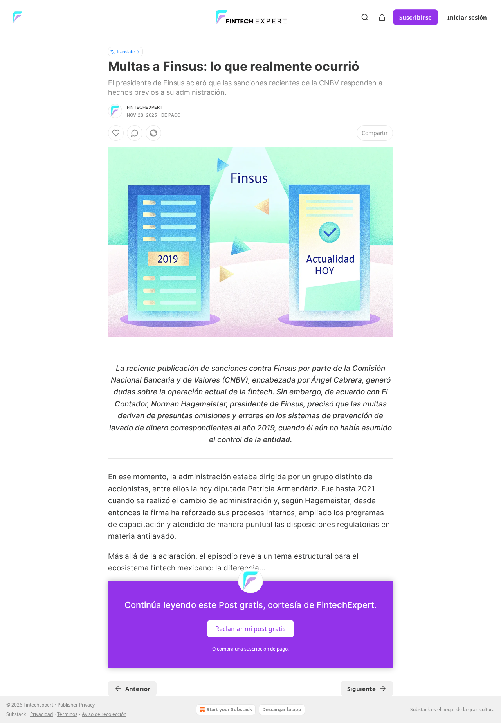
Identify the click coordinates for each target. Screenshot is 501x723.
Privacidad (41, 714)
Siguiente (361, 688)
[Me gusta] (116, 133)
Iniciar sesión (467, 17)
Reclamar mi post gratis (250, 628)
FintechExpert (145, 107)
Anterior (137, 688)
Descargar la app (281, 709)
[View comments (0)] (134, 133)
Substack (420, 709)
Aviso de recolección (104, 714)
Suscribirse (415, 17)
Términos (67, 714)
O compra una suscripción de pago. (250, 649)
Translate (125, 51)
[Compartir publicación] (382, 17)
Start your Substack (229, 709)
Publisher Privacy (76, 704)
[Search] (365, 17)
